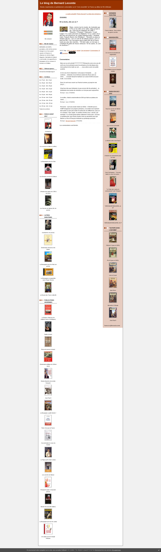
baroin (74, 50)
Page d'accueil (81, 14)
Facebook (65, 53)
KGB (113, 86)
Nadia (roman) (48, 334)
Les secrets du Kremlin (113, 125)
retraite (78, 50)
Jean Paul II (48, 398)
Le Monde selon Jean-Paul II (112, 140)
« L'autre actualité (71, 14)
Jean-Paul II (113, 320)
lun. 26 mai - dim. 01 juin (45, 97)
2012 (68, 50)
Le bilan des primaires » (94, 14)
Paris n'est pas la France (48, 428)
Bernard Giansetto (70, 121)
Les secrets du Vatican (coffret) (48, 146)
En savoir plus (116, 550)
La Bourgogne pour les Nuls (48, 161)
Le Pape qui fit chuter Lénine (48, 459)
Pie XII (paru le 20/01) (113, 260)
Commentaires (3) (95, 50)
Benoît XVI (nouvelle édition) (48, 506)
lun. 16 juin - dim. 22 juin (45, 88)
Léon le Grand (113, 275)
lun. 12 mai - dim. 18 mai (45, 103)
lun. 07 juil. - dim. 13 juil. (45, 80)
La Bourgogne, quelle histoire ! (48, 413)
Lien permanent (85, 50)
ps (71, 50)
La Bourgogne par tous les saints (48, 521)
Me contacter (48, 39)
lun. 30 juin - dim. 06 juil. (45, 83)
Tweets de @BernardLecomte (112, 325)
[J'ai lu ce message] (159, 550)
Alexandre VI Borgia (113, 305)
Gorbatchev (48, 131)
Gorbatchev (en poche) (48, 232)
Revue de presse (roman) (48, 349)
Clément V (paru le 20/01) (113, 245)
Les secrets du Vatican (48, 474)
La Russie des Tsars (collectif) (48, 295)
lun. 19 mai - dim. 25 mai (45, 100)
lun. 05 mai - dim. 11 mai (45, 106)
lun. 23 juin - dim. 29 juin (45, 85)
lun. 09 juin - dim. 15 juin (45, 91)
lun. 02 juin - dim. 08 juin (45, 94)
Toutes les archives (44, 109)
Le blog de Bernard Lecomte (58, 3)
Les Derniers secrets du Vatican (48, 176)
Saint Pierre (113, 290)
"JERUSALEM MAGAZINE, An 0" (113, 222)
